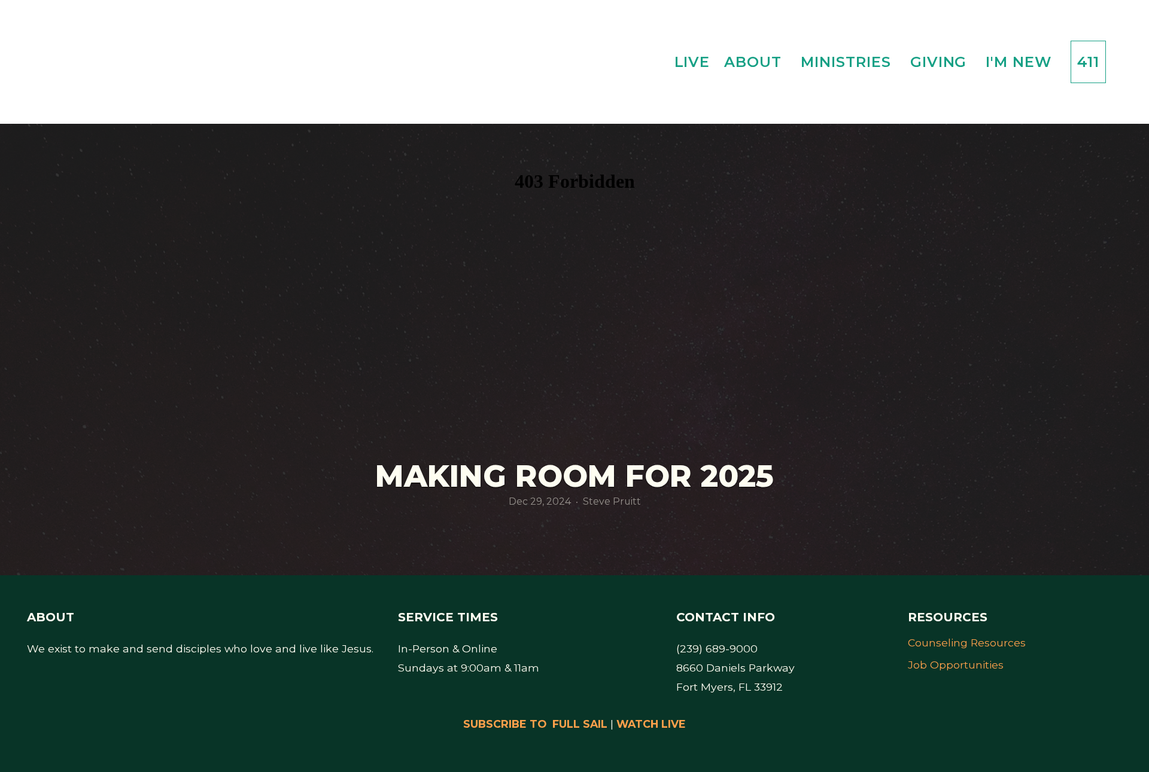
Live (692, 62)
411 (1088, 62)
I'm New (1021, 62)
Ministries (848, 62)
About (755, 62)
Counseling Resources (967, 642)
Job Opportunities (956, 664)
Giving (941, 62)
